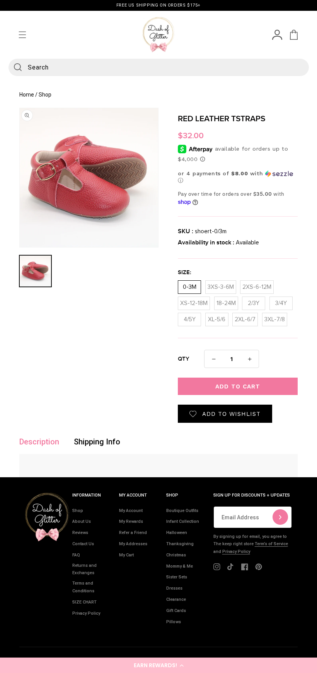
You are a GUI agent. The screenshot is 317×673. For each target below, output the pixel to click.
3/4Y (281, 301)
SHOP (172, 495)
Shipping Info (97, 441)
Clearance (176, 599)
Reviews (80, 532)
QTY (183, 359)
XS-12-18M (194, 301)
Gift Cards (176, 610)
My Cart (126, 555)
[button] (158, 665)
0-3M (189, 285)
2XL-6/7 (245, 317)
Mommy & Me (179, 566)
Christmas (176, 555)
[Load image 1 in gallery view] (35, 271)
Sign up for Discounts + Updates (251, 495)
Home (26, 95)
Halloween (176, 532)
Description (39, 441)
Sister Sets (176, 577)
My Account (131, 510)
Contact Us (83, 543)
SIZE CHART (84, 602)
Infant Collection (182, 521)
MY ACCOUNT (133, 495)
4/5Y (190, 317)
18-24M (226, 301)
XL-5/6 (216, 317)
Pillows (173, 621)
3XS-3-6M (221, 285)
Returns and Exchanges (84, 569)
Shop (77, 510)
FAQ (76, 555)
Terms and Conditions (83, 587)
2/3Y (253, 301)
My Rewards (131, 521)
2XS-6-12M (256, 285)
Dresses (174, 588)
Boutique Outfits (182, 510)
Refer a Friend (133, 532)
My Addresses (133, 543)
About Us (81, 521)
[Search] (18, 67)
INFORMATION (86, 495)
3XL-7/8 (274, 317)
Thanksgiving (180, 543)
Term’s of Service (271, 543)
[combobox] (159, 67)
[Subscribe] (280, 517)
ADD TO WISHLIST (231, 413)
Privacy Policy (86, 613)
